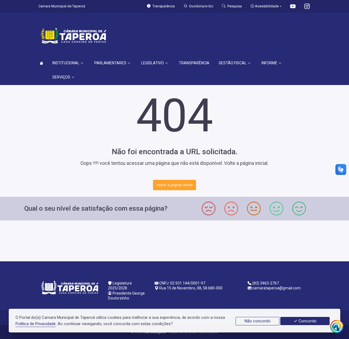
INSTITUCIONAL (65, 63)
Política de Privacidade (36, 323)
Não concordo (257, 321)
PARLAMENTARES (110, 63)
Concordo (307, 321)
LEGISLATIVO (152, 63)
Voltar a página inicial (174, 185)
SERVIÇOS (61, 77)
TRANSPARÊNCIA (194, 63)
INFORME (269, 63)
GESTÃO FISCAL (232, 63)
